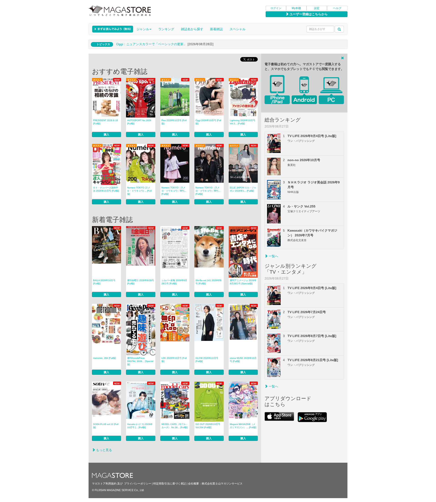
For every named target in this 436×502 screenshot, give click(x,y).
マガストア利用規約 (104, 483)
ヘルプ (337, 8)
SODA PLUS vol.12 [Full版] (105, 426)
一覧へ (273, 256)
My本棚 (296, 8)
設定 (317, 8)
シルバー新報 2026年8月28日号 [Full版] (174, 282)
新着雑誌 (216, 29)
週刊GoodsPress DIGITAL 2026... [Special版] (140, 361)
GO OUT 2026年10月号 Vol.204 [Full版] (208, 426)
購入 (106, 134)
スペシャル (237, 29)
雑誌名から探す (192, 29)
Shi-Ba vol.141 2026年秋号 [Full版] (209, 282)
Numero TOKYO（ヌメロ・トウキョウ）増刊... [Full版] (173, 190)
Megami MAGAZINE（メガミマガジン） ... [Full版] (243, 426)
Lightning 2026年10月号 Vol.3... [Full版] (242, 122)
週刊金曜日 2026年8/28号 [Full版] (140, 282)
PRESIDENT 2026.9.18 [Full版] (105, 122)
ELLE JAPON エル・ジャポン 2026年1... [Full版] (243, 189)
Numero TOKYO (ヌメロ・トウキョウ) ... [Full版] (139, 190)
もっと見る (103, 450)
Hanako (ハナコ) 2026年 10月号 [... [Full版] (140, 426)
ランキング (166, 29)
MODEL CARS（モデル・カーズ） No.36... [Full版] (174, 426)
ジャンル (142, 29)
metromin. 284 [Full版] (104, 358)
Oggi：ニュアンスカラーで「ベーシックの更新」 (151, 44)
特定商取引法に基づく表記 (169, 483)
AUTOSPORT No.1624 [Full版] (139, 122)
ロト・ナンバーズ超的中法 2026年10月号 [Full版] (106, 189)
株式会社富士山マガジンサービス (222, 483)
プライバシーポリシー (137, 483)
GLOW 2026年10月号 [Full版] (207, 359)
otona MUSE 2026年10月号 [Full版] (243, 359)
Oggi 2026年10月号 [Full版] (208, 122)
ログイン (275, 8)
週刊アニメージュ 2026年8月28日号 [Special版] (243, 282)
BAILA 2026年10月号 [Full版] (104, 282)
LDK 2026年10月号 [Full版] (174, 359)
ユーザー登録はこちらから (308, 14)
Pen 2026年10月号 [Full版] (173, 122)
